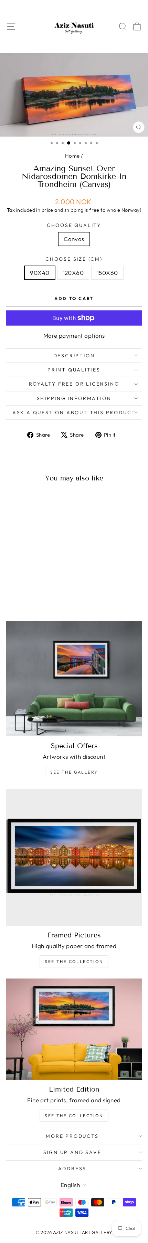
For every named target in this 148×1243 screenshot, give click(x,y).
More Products (72, 1136)
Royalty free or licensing (74, 384)
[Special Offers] (74, 678)
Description (74, 355)
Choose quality (74, 225)
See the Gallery (74, 772)
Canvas (74, 238)
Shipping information (74, 398)
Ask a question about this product (74, 412)
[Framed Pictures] (74, 857)
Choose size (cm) (74, 259)
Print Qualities (74, 370)
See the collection (74, 961)
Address (72, 1168)
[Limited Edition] (74, 1029)
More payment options (74, 335)
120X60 (73, 272)
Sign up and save (72, 1152)
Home (72, 155)
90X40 (39, 272)
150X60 (107, 272)
